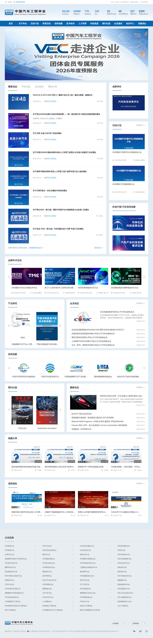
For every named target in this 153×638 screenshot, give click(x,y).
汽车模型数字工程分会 (12, 601)
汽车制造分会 (9, 546)
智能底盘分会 (47, 589)
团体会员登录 (134, 2)
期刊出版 (106, 23)
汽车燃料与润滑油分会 (88, 559)
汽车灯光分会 (9, 584)
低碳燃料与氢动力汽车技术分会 (16, 559)
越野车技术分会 (10, 567)
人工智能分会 (47, 601)
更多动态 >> (98, 248)
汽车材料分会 (9, 550)
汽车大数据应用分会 (124, 597)
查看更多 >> (140, 125)
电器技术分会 (9, 580)
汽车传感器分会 (85, 589)
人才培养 (82, 23)
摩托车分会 (46, 554)
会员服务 (118, 23)
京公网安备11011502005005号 (39, 631)
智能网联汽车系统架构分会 (14, 593)
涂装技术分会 (122, 567)
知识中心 (130, 23)
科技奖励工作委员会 (49, 606)
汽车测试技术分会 (48, 567)
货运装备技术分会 (11, 571)
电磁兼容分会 (122, 580)
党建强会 (142, 23)
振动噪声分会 (84, 571)
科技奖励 (94, 23)
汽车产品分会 (47, 546)
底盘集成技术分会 (123, 584)
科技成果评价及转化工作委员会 (16, 606)
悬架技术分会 (47, 571)
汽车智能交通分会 (48, 559)
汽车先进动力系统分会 (12, 589)
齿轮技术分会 (122, 571)
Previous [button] (9, 54)
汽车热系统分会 (47, 584)
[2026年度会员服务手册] (76, 54)
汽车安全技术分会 (48, 563)
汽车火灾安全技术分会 (125, 593)
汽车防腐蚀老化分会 (87, 576)
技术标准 (70, 23)
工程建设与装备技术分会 (88, 567)
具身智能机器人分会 (124, 601)
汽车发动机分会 (85, 550)
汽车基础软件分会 (123, 589)
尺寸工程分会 (84, 584)
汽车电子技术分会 (11, 563)
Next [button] (143, 54)
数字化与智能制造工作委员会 (90, 610)
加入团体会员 (125, 2)
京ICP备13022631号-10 (60, 631)
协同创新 (59, 23)
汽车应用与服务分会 (87, 546)
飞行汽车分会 (47, 593)
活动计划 (35, 23)
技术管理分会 (47, 576)
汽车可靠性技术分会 (124, 576)
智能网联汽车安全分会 (88, 593)
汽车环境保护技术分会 (88, 563)
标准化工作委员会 (86, 606)
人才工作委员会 (122, 606)
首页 (11, 23)
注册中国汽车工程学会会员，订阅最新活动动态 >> (25, 248)
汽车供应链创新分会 (12, 597)
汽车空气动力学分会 (49, 580)
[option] (76, 54)
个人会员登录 (144, 2)
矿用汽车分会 (9, 554)
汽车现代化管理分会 (49, 550)
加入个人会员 (115, 2)
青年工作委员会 (10, 610)
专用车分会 (121, 550)
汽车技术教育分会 (123, 546)
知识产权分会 (84, 580)
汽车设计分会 (84, 601)
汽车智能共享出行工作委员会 (52, 610)
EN (6, 2)
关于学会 (23, 23)
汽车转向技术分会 (123, 563)
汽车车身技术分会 (123, 554)
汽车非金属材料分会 (124, 559)
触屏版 (10, 2)
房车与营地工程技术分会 (13, 576)
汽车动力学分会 (47, 597)
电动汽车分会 (84, 554)
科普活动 (47, 23)
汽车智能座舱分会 (86, 597)
